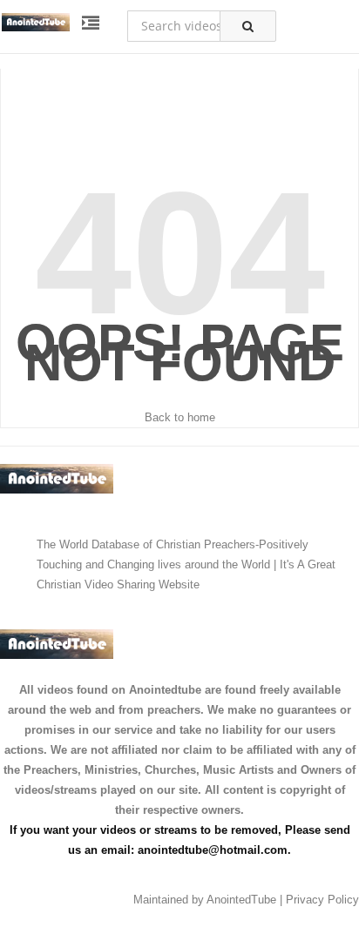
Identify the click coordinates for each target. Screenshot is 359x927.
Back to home (180, 417)
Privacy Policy (322, 899)
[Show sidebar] (90, 23)
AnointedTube (241, 899)
